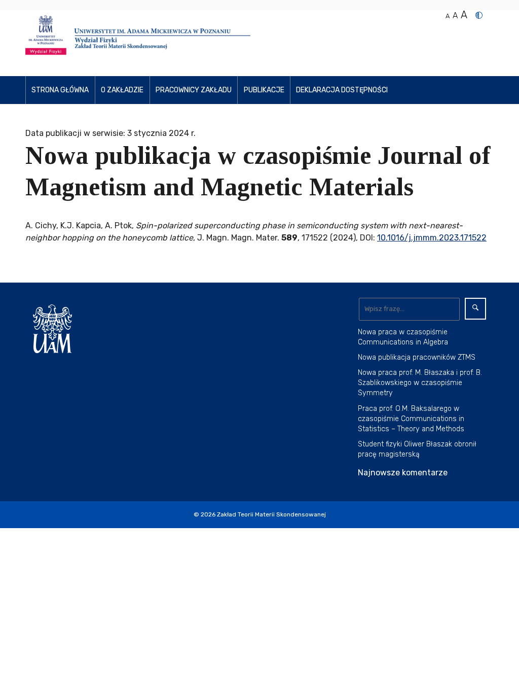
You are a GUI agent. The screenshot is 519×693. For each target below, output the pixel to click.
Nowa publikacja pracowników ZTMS (416, 357)
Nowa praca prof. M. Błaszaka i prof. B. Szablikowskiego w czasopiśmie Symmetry (420, 382)
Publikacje (264, 90)
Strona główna (60, 90)
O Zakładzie (122, 90)
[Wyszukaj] (475, 309)
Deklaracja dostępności (342, 90)
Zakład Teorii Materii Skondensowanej (271, 514)
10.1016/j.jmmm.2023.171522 (432, 237)
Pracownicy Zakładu (194, 90)
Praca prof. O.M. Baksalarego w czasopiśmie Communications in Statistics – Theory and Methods (411, 418)
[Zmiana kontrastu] (479, 15)
